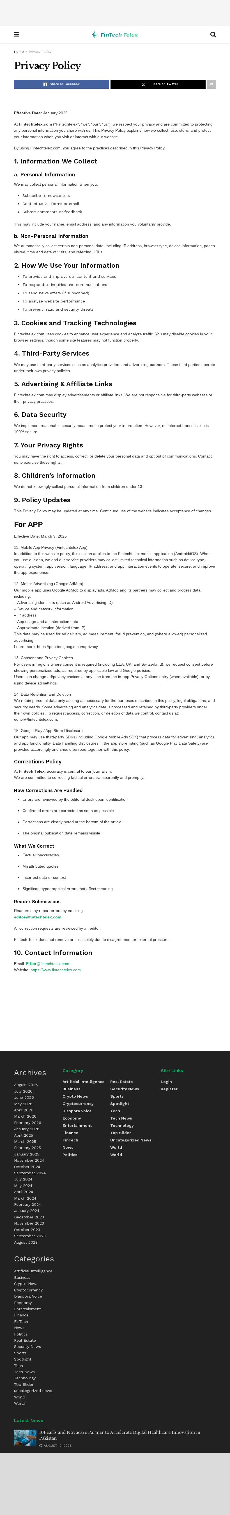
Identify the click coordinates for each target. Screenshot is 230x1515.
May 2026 (23, 1104)
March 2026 (25, 1116)
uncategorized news (33, 1390)
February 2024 (27, 1204)
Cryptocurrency (28, 1290)
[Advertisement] (115, 13)
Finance (21, 1315)
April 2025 (23, 1135)
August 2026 (26, 1084)
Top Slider (23, 1384)
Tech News (24, 1372)
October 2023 (27, 1229)
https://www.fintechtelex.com (56, 970)
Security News (27, 1346)
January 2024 (26, 1210)
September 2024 (30, 1173)
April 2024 (23, 1191)
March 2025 (25, 1141)
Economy (23, 1302)
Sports (20, 1353)
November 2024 (29, 1160)
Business (22, 1277)
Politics (21, 1334)
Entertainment (27, 1309)
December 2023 (29, 1217)
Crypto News (26, 1283)
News (19, 1327)
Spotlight (22, 1359)
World (19, 1397)
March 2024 (25, 1198)
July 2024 (23, 1179)
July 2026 (23, 1091)
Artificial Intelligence (33, 1271)
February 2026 (27, 1122)
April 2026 (23, 1110)
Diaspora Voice (28, 1296)
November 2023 (29, 1223)
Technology (25, 1378)
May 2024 (23, 1185)
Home (19, 52)
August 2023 (26, 1242)
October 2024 (27, 1166)
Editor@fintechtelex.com (47, 963)
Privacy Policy (40, 52)
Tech (18, 1365)
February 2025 (27, 1147)
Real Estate (25, 1340)
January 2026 (27, 1129)
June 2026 (24, 1097)
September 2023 (30, 1236)
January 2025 (26, 1154)
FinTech (21, 1321)
